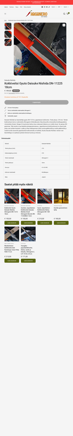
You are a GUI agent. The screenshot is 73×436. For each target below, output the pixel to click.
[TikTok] (49, 7)
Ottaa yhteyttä (27, 7)
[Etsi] (64, 13)
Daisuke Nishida (9, 80)
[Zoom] (64, 25)
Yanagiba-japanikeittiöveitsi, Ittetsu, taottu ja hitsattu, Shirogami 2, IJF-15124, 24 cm (28, 250)
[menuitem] (6, 7)
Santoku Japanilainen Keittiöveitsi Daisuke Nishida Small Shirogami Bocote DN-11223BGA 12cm (28, 212)
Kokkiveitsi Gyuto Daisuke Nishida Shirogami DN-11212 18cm (11, 211)
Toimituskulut (11, 93)
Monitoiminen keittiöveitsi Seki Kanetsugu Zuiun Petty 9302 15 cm (11, 249)
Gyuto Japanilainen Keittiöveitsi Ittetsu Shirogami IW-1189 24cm (43, 211)
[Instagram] (44, 7)
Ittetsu (39, 205)
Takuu (16, 7)
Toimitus (11, 7)
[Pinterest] (47, 7)
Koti (5, 20)
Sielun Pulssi (58, 205)
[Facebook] (42, 7)
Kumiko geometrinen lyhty (60, 209)
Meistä (6, 7)
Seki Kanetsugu (9, 243)
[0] (67, 13)
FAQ (21, 7)
